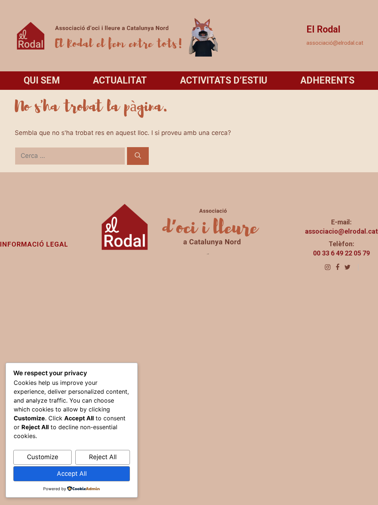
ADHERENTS (327, 80)
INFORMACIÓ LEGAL (34, 244)
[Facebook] (337, 267)
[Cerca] (138, 156)
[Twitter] (347, 267)
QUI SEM (42, 80)
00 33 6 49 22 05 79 (341, 253)
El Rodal (323, 29)
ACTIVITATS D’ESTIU (223, 80)
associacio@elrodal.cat (341, 231)
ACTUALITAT (120, 80)
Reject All (103, 457)
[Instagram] (327, 267)
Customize (42, 457)
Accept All (72, 473)
